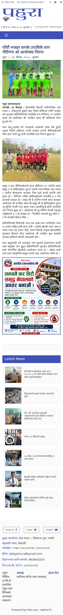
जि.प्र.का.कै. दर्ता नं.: (12, 565)
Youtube (50, 529)
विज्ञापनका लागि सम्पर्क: (15, 559)
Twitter (29, 529)
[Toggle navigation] (6, 35)
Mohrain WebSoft (40, 609)
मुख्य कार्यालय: (10, 538)
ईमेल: (5, 554)
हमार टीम (53, 573)
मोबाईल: (6, 548)
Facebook (9, 529)
